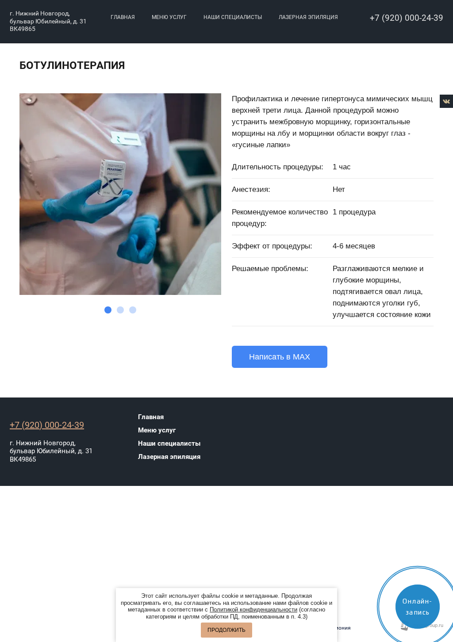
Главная (123, 17)
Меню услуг (169, 17)
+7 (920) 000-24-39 (406, 18)
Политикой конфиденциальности (253, 609)
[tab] (107, 309)
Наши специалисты (232, 17)
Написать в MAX (279, 356)
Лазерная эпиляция (308, 17)
